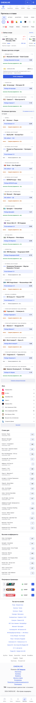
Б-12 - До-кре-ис (17, 648)
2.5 (32, 488)
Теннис (11, 655)
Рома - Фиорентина (17, 605)
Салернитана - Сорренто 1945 (17, 617)
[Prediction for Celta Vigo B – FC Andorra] (18, 225)
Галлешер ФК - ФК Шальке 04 (17, 629)
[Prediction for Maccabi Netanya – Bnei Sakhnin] (18, 59)
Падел (21, 658)
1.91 (32, 449)
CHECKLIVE (5, 2)
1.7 (32, 523)
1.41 (32, 543)
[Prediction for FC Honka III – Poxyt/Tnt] (18, 299)
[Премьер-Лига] (8, 22)
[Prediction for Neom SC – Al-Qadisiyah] (18, 167)
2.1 (32, 459)
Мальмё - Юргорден (17, 626)
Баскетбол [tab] (18, 17)
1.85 (32, 553)
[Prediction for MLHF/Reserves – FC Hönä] (18, 182)
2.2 (32, 434)
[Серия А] (21, 22)
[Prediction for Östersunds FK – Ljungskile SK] (18, 87)
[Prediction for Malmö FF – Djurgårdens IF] (18, 196)
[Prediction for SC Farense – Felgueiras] (18, 239)
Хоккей (24, 655)
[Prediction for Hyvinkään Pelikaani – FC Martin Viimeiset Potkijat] (18, 269)
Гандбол (15, 658)
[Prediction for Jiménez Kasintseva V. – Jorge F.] (18, 371)
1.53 (32, 563)
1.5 (32, 439)
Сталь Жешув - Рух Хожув (17, 635)
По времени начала (28, 111)
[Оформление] (33, 2)
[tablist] (18, 17)
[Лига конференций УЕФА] (34, 22)
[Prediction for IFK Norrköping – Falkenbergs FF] (18, 284)
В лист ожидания (18, 76)
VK (18, 669)
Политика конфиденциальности (18, 682)
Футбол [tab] (10, 17)
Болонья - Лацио (17, 611)
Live (4, 26)
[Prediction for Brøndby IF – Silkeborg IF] (18, 210)
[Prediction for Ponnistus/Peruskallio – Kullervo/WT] (18, 152)
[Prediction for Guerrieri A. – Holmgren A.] (18, 313)
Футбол (5, 655)
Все (3, 22)
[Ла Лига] (12, 22)
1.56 (32, 454)
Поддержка (18, 684)
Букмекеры (18, 680)
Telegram (22, 669)
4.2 (32, 528)
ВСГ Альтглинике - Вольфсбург (18, 623)
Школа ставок (18, 678)
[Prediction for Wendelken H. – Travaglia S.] (18, 356)
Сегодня (11, 26)
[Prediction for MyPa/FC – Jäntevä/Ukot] (18, 137)
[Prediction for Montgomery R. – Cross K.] (18, 342)
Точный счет (25, 26)
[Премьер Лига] (25, 22)
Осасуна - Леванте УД (18, 620)
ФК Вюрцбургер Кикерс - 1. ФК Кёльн (17, 632)
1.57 (32, 538)
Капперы (18, 674)
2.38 (32, 508)
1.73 (32, 493)
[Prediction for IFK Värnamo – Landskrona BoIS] (18, 254)
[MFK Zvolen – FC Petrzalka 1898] (14, 41)
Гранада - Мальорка (18, 614)
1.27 (32, 498)
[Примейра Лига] (16, 22)
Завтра (18, 26)
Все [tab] (4, 17)
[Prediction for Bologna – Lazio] (18, 122)
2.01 (32, 518)
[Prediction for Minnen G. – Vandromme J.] (18, 328)
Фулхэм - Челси (17, 608)
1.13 (32, 558)
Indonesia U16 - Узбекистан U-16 (18, 642)
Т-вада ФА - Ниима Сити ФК (17, 651)
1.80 (32, 444)
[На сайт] (32, 584)
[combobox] (28, 2)
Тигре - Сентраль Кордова (17, 638)
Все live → (31, 32)
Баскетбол (17, 655)
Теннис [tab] (26, 17)
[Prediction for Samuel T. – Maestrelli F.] (18, 101)
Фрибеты (18, 676)
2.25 (32, 478)
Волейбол (30, 655)
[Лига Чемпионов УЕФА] (29, 22)
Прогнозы (14, 661)
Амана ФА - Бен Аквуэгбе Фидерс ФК (17, 645)
